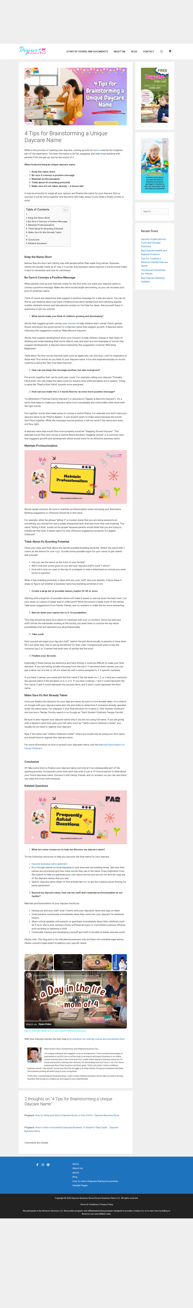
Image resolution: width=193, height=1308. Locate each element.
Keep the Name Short (39, 218)
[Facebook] (37, 1165)
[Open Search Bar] (161, 51)
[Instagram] (43, 1165)
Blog (134, 51)
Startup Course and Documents (87, 51)
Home (75, 1164)
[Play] (97, 962)
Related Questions (37, 243)
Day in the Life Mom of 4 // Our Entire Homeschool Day (66, 975)
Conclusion (34, 239)
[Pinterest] (48, 1165)
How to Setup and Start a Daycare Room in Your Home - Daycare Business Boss (77, 1115)
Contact (148, 51)
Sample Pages (80, 1185)
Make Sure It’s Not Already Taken (44, 232)
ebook (75, 1172)
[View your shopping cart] (170, 51)
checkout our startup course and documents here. (98, 1039)
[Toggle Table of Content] (64, 210)
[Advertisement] (96, 22)
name (96, 150)
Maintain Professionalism (41, 225)
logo (57, 551)
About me (120, 51)
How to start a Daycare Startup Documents (95, 1181)
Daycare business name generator (50, 863)
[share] (121, 974)
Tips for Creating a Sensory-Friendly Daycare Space (154, 262)
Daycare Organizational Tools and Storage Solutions (153, 243)
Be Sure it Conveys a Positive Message (47, 221)
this (85, 881)
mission (72, 323)
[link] (29, 975)
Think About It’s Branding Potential (45, 228)
